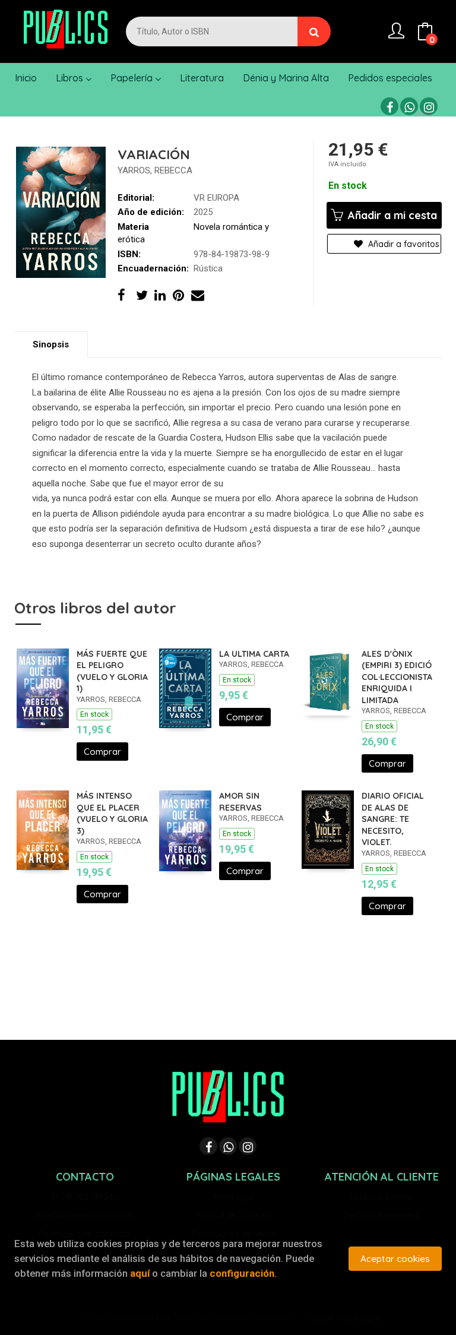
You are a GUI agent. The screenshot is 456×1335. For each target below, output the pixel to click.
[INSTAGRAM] (429, 106)
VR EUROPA (216, 197)
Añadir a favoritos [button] (402, 244)
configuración (242, 1273)
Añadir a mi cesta (391, 215)
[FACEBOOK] (389, 106)
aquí (140, 1273)
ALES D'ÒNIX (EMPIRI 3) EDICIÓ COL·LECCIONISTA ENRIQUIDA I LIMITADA (397, 677)
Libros (71, 78)
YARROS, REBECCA (155, 170)
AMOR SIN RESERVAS (240, 801)
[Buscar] (314, 31)
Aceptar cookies (395, 1258)
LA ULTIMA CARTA (254, 653)
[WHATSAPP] (409, 106)
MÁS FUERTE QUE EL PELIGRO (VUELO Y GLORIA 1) (112, 671)
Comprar (102, 751)
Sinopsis (51, 344)
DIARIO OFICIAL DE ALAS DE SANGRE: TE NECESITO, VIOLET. (393, 818)
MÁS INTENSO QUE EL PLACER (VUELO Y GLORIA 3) (112, 813)
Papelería (132, 78)
